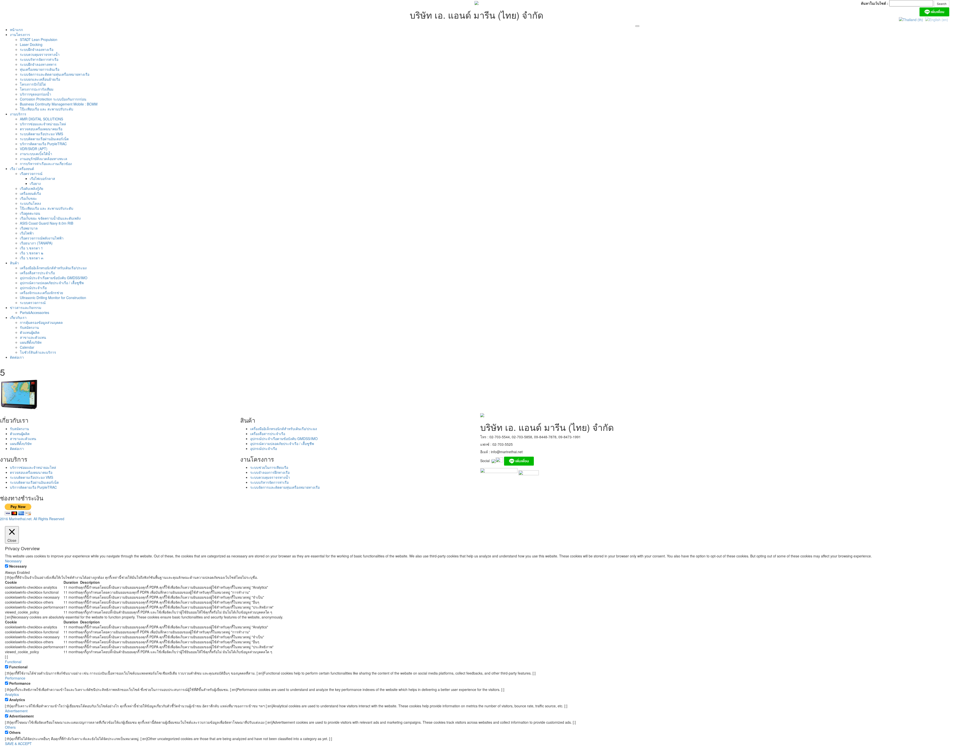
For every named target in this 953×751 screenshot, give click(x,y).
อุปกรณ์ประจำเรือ (33, 287)
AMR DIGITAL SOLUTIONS (41, 118)
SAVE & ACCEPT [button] (18, 743)
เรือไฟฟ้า (27, 233)
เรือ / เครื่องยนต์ (22, 168)
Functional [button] (13, 661)
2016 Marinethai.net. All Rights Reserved (32, 518)
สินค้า (14, 262)
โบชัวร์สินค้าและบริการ (38, 352)
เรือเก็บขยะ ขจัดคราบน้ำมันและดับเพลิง (50, 218)
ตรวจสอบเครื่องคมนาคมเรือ (41, 128)
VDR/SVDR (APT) (33, 148)
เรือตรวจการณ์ (31, 173)
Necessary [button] (13, 560)
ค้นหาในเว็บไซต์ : (874, 3)
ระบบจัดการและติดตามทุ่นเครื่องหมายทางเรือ (54, 74)
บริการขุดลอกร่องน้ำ (35, 94)
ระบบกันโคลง (30, 203)
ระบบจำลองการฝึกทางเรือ (270, 472)
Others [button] (10, 727)
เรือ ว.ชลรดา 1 (31, 247)
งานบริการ (18, 113)
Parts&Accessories (34, 312)
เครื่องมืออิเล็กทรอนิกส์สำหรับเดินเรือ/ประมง (53, 267)
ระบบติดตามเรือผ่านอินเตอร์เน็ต (44, 138)
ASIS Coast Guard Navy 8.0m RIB (46, 223)
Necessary (18, 566)
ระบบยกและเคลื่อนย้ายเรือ (40, 79)
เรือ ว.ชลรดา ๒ (31, 252)
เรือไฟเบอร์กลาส (42, 178)
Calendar (27, 347)
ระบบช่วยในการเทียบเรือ (269, 467)
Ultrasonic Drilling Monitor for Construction (53, 297)
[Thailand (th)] (911, 18)
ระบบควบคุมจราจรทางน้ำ (40, 54)
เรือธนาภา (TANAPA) (36, 242)
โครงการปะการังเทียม (36, 89)
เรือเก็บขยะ (28, 198)
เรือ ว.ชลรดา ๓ (31, 257)
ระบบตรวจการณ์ (33, 302)
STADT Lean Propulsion (38, 39)
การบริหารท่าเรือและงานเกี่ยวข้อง (46, 163)
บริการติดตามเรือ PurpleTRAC (43, 143)
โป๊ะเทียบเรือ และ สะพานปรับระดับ (46, 108)
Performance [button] (15, 678)
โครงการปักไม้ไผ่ (33, 84)
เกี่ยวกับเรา (18, 317)
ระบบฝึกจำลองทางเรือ (36, 49)
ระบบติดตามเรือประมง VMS (41, 133)
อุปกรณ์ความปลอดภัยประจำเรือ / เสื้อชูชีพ (52, 282)
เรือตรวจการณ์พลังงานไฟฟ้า (42, 238)
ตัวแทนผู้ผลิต (29, 332)
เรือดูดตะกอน (30, 213)
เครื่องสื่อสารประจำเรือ (37, 272)
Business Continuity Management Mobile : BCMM (59, 104)
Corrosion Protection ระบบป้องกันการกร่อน (53, 99)
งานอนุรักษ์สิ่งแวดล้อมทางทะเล (43, 158)
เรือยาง (35, 183)
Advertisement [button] (16, 710)
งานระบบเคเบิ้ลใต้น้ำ (36, 153)
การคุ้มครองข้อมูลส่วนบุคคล (41, 322)
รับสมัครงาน (29, 327)
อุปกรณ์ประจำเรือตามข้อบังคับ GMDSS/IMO (53, 277)
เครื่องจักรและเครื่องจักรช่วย (41, 292)
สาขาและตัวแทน (33, 337)
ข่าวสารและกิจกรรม (25, 307)
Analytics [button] (12, 694)
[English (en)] (936, 18)
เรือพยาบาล (29, 228)
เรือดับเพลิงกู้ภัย (31, 188)
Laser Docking (31, 44)
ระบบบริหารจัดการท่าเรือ (39, 59)
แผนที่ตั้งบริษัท (30, 342)
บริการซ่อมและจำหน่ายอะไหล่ (43, 123)
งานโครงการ (20, 34)
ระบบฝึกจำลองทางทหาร (38, 64)
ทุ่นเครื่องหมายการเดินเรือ (39, 69)
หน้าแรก (16, 29)
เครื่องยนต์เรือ (30, 193)
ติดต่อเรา (17, 357)
